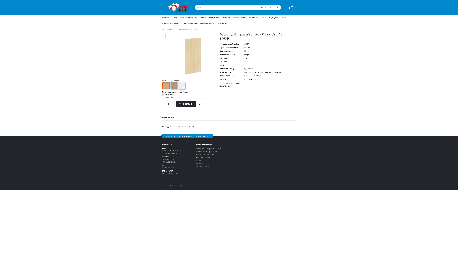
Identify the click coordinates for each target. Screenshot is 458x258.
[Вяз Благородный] (174, 85)
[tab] (168, 117)
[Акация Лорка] (166, 85)
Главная (165, 18)
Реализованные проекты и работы (209, 149)
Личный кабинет (202, 166)
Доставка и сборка (203, 157)
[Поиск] (278, 7)
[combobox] (238, 7)
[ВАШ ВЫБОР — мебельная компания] (177, 7)
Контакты (199, 163)
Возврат (199, 160)
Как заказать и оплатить (205, 154)
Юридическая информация (206, 151)
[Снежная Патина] (181, 85)
